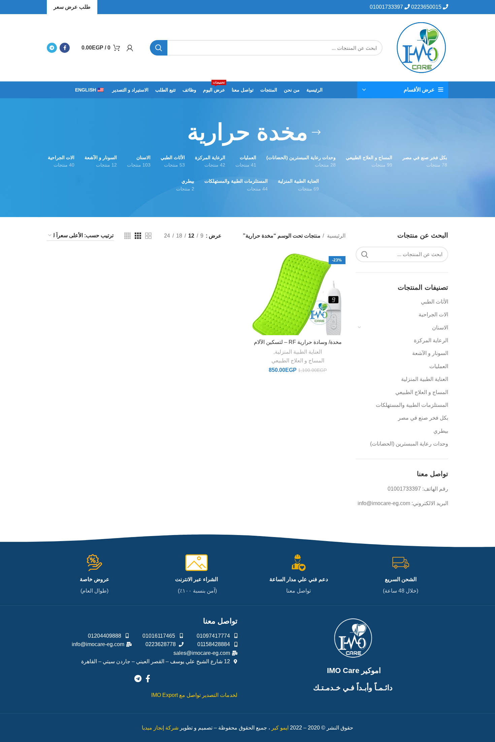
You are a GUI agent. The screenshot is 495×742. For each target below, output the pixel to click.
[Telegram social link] (52, 48)
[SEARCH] (158, 48)
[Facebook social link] (65, 48)
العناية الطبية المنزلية (424, 379)
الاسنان (440, 327)
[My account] (129, 48)
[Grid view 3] (138, 236)
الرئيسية (335, 236)
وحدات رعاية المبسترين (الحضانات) (409, 444)
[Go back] (316, 132)
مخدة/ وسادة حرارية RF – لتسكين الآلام (298, 342)
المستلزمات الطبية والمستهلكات (412, 405)
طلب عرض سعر (72, 7)
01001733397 (404, 489)
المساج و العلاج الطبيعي (421, 392)
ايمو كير (280, 728)
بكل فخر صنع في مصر (423, 418)
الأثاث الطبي (434, 302)
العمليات (438, 366)
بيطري (440, 431)
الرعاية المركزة (431, 340)
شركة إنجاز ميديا (160, 728)
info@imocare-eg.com (384, 503)
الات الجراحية (433, 314)
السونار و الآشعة (430, 353)
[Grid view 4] (127, 236)
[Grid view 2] (148, 236)
